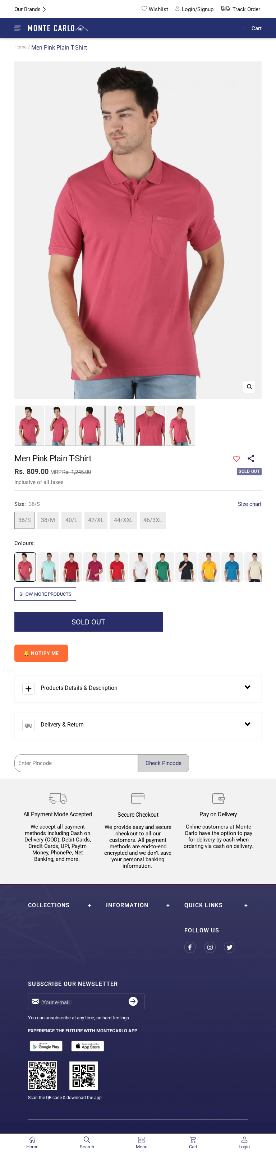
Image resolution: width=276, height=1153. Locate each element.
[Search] (227, 28)
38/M (48, 520)
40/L (71, 520)
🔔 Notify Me (41, 653)
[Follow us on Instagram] (214, 948)
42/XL (96, 520)
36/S (24, 520)
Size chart (250, 504)
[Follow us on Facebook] (194, 948)
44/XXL (123, 520)
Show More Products (45, 594)
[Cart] (244, 28)
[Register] (133, 1001)
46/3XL (152, 520)
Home (20, 47)
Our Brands (27, 9)
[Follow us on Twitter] (234, 948)
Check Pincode (163, 763)
